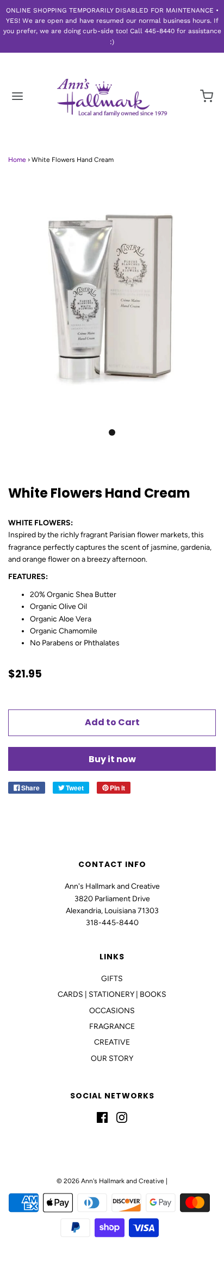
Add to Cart (112, 722)
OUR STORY (112, 1058)
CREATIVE (112, 1042)
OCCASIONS (112, 1010)
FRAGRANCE (112, 1026)
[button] (112, 309)
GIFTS (112, 978)
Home (17, 160)
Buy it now (112, 759)
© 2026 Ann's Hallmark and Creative (110, 1181)
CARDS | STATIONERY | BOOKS (112, 994)
